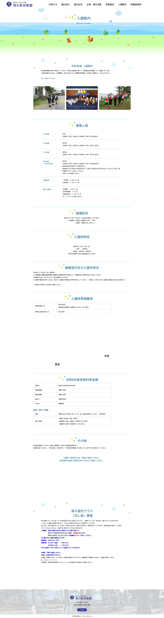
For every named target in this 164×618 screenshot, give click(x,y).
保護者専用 (136, 4)
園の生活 (78, 4)
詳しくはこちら (67, 196)
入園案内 (122, 4)
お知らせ (53, 4)
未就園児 (109, 4)
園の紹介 (65, 4)
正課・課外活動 (94, 4)
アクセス (82, 609)
